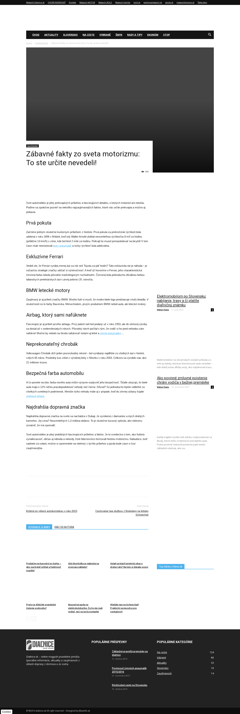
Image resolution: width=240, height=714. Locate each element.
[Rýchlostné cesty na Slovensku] (100, 689)
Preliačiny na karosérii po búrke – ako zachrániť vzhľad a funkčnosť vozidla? (43, 567)
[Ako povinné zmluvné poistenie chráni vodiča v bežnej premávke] (185, 412)
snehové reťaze (35, 396)
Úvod (35, 34)
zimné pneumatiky (110, 333)
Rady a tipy (134, 34)
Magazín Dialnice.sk (35, 2)
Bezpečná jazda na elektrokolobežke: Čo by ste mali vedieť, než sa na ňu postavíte (85, 608)
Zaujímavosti (41, 43)
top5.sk (137, 2)
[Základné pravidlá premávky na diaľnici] (100, 656)
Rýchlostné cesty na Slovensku (129, 685)
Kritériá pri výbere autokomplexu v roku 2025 (51, 511)
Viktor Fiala (163, 309)
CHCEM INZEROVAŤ (57, 2)
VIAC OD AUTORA (64, 527)
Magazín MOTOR (87, 2)
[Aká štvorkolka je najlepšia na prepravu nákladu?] (87, 547)
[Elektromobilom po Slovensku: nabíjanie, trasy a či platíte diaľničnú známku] (185, 335)
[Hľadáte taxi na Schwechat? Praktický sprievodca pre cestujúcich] (129, 588)
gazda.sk (169, 2)
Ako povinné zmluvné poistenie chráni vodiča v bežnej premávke (183, 380)
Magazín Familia (122, 2)
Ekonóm (152, 34)
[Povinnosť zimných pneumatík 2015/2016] (100, 673)
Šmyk (119, 34)
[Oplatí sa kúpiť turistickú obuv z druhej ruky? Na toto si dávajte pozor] (129, 547)
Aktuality (51, 34)
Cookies (6, 711)
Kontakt (72, 2)
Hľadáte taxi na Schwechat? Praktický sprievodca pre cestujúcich (124, 608)
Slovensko (70, 34)
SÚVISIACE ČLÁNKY (39, 527)
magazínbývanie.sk (185, 2)
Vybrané (105, 34)
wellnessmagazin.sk (153, 2)
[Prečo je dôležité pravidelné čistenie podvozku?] (45, 588)
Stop (166, 34)
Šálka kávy (202, 2)
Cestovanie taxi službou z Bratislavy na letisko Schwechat (121, 512)
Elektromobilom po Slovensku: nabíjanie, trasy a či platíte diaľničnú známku (181, 300)
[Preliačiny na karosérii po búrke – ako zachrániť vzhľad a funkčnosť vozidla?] (45, 547)
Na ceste (89, 34)
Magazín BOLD (105, 2)
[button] (209, 35)
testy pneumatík (62, 245)
